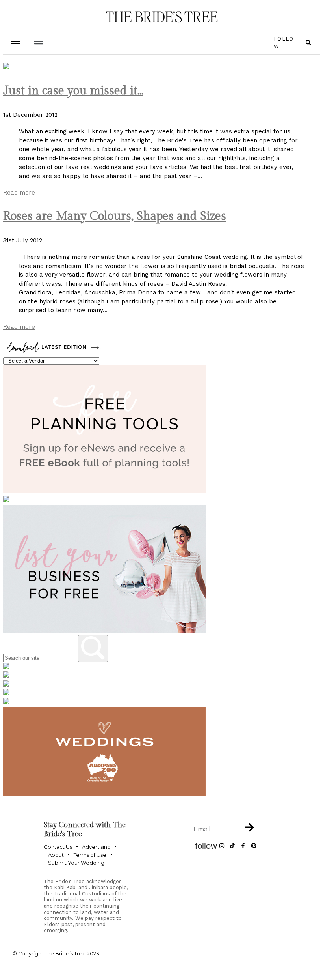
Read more (19, 192)
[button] (38, 42)
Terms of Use (90, 855)
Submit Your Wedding (76, 863)
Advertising (96, 847)
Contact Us (58, 847)
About (56, 855)
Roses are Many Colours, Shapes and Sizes (114, 216)
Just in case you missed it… (73, 91)
